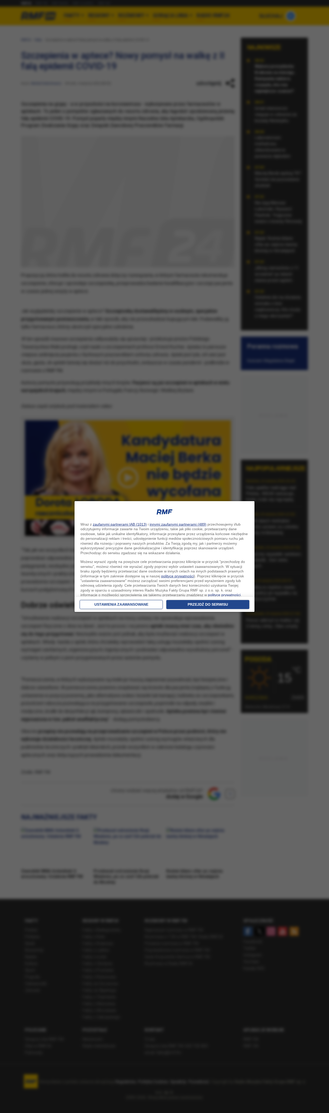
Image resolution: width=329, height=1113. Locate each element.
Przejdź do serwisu (208, 604)
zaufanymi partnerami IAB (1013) (120, 524)
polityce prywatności (177, 576)
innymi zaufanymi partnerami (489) (178, 524)
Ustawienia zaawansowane (121, 604)
